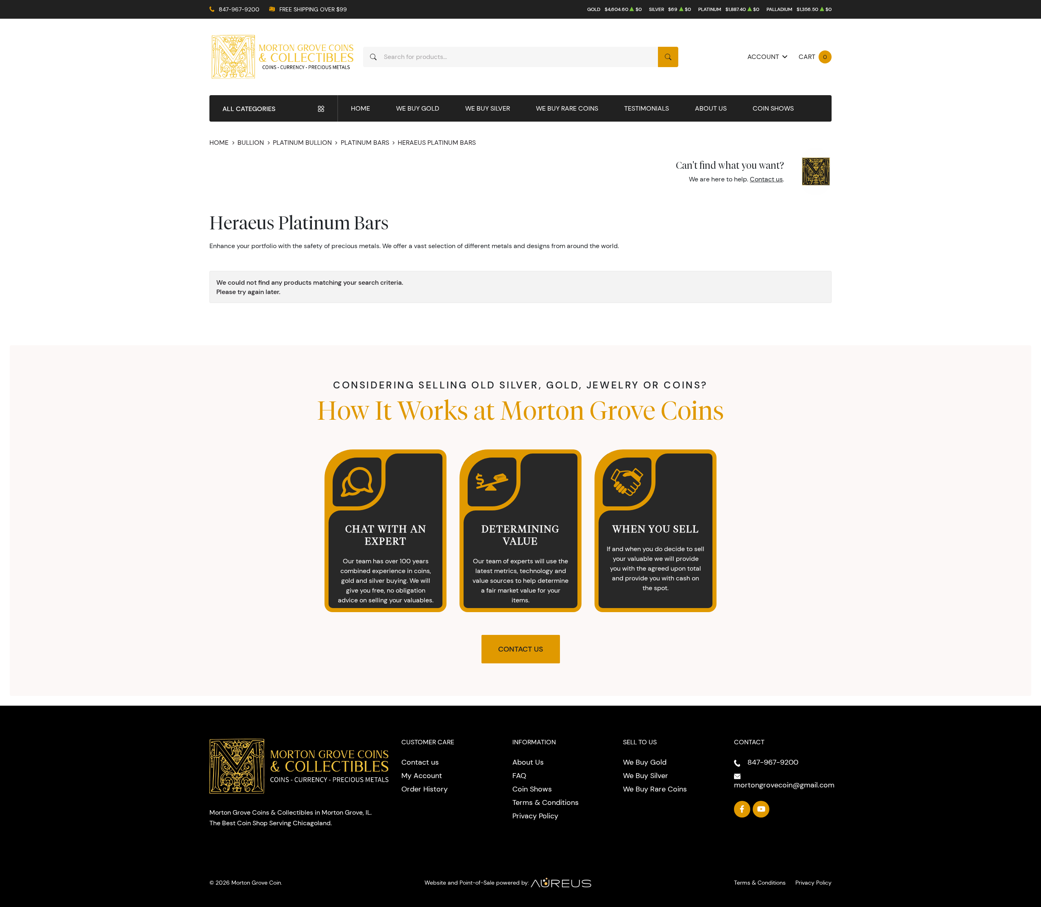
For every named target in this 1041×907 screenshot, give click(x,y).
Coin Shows (773, 108)
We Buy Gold (417, 108)
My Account (421, 775)
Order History (424, 789)
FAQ (519, 775)
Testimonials (646, 108)
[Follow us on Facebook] (742, 809)
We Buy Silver (487, 108)
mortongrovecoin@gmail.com (784, 785)
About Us (711, 108)
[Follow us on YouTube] (761, 809)
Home (360, 108)
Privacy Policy (535, 815)
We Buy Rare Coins (567, 108)
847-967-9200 (239, 9)
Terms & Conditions (545, 802)
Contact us (766, 179)
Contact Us (520, 649)
